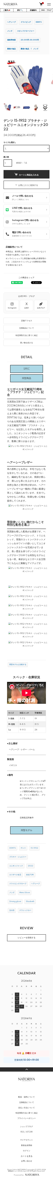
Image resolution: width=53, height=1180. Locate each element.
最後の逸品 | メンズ (29, 49)
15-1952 (34, 848)
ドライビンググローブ (17, 884)
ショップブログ (26, 1127)
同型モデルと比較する (17, 664)
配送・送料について (26, 1097)
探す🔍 (20, 10)
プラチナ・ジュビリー (17, 857)
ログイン (26, 1151)
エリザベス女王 (15, 875)
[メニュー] (49, 4)
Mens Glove (24, 892)
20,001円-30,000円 (30, 40)
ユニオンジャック (16, 866)
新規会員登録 (26, 1145)
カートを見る (27, 1156)
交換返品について (26, 328)
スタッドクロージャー (25, 31)
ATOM (29, 1132)
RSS (22, 1132)
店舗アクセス (26, 321)
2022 (30, 866)
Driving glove (15, 901)
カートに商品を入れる (29, 174)
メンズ (9, 31)
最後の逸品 (11, 49)
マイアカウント (26, 1140)
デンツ (23, 848)
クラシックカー (25, 910)
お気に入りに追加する (28, 185)
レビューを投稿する (26, 938)
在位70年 (30, 875)
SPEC (26, 369)
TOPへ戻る (26, 1069)
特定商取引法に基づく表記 (27, 335)
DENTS (39, 22)
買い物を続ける (26, 343)
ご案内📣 (6, 10)
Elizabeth (30, 901)
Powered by (19, 1175)
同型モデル (26, 830)
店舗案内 (33, 10)
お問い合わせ (26, 1161)
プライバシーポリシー (26, 1118)
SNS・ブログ (46, 10)
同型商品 (26, 378)
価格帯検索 (11, 40)
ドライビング (26, 22)
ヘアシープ (11, 22)
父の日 (11, 910)
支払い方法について (26, 1108)
